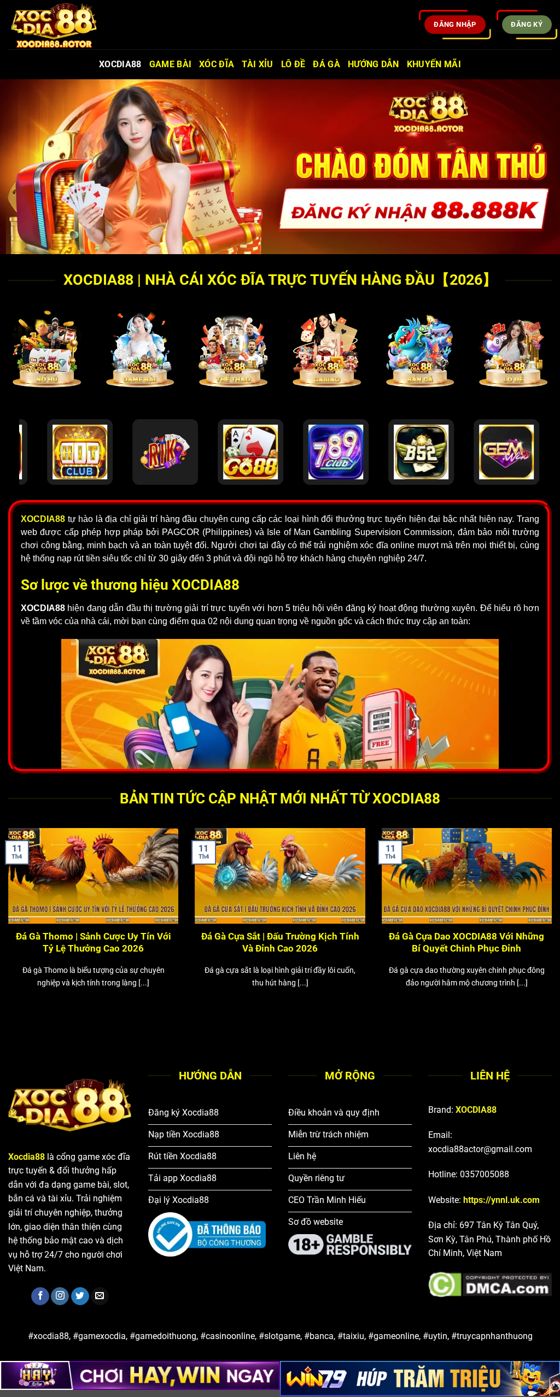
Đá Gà (326, 64)
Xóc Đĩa (216, 64)
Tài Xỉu (257, 64)
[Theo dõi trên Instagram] (60, 1296)
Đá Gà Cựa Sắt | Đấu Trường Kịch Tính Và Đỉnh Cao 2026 (280, 942)
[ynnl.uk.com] (63, 24)
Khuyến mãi (434, 64)
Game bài (170, 64)
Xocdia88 (120, 64)
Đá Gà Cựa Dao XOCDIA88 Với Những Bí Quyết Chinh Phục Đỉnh (466, 942)
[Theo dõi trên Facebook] (40, 1296)
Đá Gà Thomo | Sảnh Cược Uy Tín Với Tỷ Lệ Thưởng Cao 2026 (93, 942)
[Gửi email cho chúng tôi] (100, 1296)
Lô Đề (293, 64)
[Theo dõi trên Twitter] (80, 1296)
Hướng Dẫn (373, 64)
